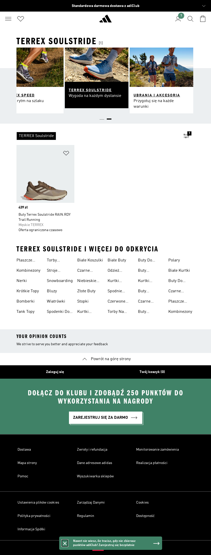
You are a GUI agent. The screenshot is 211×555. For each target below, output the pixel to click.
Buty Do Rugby (145, 260)
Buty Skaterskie (147, 271)
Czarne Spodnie (84, 271)
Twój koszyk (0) (152, 372)
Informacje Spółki (31, 529)
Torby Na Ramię (116, 312)
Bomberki (25, 301)
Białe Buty (117, 260)
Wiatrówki (56, 301)
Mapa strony (27, 463)
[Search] (190, 19)
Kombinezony (28, 271)
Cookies (142, 502)
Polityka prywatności (33, 516)
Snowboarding (60, 281)
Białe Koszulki (90, 260)
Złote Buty (86, 291)
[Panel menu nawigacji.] (8, 19)
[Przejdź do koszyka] (203, 19)
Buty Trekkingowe (149, 291)
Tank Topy (25, 312)
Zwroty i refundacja (92, 449)
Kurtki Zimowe (145, 281)
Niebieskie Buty (86, 281)
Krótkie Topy (27, 291)
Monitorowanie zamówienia (157, 449)
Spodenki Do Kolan (58, 312)
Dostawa (24, 449)
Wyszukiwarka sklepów (95, 476)
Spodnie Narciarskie (118, 291)
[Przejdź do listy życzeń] (20, 19)
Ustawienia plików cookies (38, 502)
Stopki (83, 301)
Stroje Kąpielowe (56, 271)
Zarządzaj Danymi (91, 502)
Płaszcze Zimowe (24, 260)
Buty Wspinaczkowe (151, 312)
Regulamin (85, 516)
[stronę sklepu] (105, 21)
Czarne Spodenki (176, 291)
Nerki (21, 281)
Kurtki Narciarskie (118, 281)
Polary (174, 260)
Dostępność (145, 516)
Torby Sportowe (55, 260)
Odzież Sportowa (116, 271)
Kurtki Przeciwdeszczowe (94, 312)
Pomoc (22, 476)
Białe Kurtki (179, 271)
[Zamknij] (65, 543)
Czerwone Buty (116, 302)
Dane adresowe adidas (94, 463)
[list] (97, 136)
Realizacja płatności (152, 463)
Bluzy (52, 291)
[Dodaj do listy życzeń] (66, 154)
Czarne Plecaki (144, 302)
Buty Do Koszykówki (178, 281)
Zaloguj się (55, 372)
